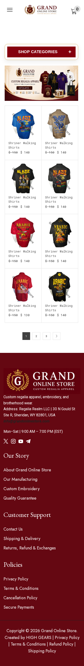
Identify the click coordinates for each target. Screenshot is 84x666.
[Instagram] (13, 441)
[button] (10, 10)
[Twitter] (6, 441)
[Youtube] (20, 441)
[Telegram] (28, 441)
